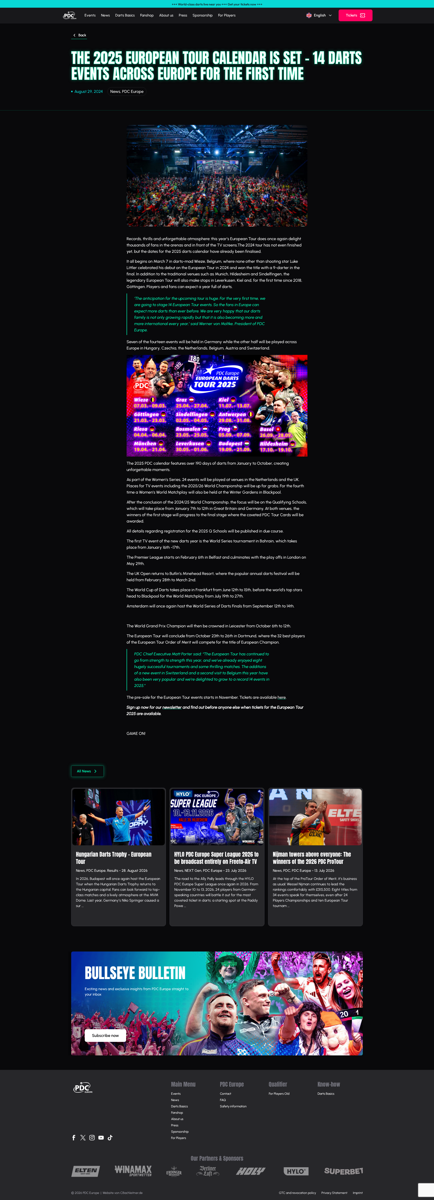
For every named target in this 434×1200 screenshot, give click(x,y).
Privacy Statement (334, 1193)
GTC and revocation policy (297, 1193)
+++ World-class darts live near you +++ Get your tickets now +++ (217, 4)
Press (183, 15)
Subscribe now (105, 1035)
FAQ (223, 1100)
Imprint (358, 1193)
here (282, 697)
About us (166, 15)
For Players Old (279, 1094)
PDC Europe (133, 91)
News (105, 15)
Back (82, 35)
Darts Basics (125, 15)
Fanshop (147, 15)
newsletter (172, 707)
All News (84, 771)
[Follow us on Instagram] (92, 1137)
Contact (225, 1094)
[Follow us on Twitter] (83, 1137)
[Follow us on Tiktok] (110, 1137)
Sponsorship (203, 15)
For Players (227, 15)
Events (90, 15)
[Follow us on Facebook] (74, 1137)
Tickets (351, 15)
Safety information (233, 1106)
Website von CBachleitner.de (123, 1193)
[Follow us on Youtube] (101, 1137)
